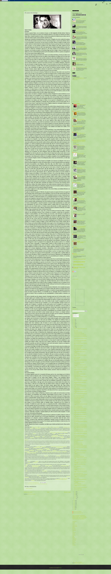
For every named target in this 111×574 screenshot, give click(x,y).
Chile (43, 436)
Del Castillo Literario (38, 4)
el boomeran (74, 542)
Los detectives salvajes (59, 447)
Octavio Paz (48, 449)
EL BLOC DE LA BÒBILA (76, 103)
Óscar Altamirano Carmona (51, 451)
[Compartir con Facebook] (44, 482)
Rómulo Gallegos (37, 428)
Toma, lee (74, 219)
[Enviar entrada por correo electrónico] (40, 482)
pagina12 (73, 527)
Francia (61, 478)
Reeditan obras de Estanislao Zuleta (79, 456)
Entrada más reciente (28, 492)
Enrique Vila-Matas (35, 466)
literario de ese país (40, 449)
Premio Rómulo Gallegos (65, 465)
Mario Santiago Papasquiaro (38, 447)
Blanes (29, 463)
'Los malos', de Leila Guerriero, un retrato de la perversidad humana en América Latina (81, 199)
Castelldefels (35, 462)
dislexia (34, 433)
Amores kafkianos (76, 372)
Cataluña (37, 461)
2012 (74, 503)
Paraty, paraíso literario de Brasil (78, 440)
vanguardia (54, 450)
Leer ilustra (75, 467)
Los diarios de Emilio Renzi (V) (81, 168)
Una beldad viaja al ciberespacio (78, 407)
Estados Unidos (65, 478)
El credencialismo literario (77, 384)
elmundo (73, 537)
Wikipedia (32, 480)
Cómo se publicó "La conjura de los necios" (80, 418)
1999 (25, 466)
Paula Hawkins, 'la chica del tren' (78, 473)
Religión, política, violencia (80, 220)
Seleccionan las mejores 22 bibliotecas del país (80, 474)
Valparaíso (55, 432)
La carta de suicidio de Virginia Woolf (79, 435)
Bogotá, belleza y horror (77, 466)
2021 (74, 320)
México (54, 433)
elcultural (73, 541)
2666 (40, 476)
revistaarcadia (74, 521)
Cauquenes (65, 432)
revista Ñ (73, 522)
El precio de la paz (79, 183)
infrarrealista (27, 448)
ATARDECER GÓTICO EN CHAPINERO (78, 248)
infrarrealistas (27, 451)
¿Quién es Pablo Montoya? (77, 483)
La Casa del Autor (75, 132)
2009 (74, 507)
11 (66, 479)
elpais (73, 536)
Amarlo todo (75, 441)
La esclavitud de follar (77, 363)
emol (73, 531)
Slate (61, 479)
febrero (75, 497)
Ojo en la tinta (75, 152)
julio (75, 327)
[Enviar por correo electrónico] (42, 482)
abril (75, 494)
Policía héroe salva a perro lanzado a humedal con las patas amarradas (81, 228)
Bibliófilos (74, 118)
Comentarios (75, 316)
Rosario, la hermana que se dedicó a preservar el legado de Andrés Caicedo (81, 120)
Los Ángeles (51, 432)
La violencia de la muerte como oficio (79, 333)
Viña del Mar (61, 432)
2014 (74, 500)
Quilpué (58, 432)
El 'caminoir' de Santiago (77, 398)
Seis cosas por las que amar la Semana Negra (80, 340)
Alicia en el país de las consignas (78, 444)
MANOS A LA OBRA (75, 197)
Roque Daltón (43, 446)
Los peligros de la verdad (77, 401)
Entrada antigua (67, 492)
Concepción (32, 437)
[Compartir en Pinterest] (45, 482)
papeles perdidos (74, 526)
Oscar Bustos (75, 247)
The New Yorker (57, 479)
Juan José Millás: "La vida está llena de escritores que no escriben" (81, 134)
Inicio (48, 492)
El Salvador (38, 446)
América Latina (37, 436)
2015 (74, 326)
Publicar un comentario (29, 488)
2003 (38, 475)
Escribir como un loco (76, 111)
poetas (37, 451)
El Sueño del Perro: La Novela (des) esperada (79, 226)
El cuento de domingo (77, 402)
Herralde (31, 428)
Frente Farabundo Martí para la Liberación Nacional (58, 446)
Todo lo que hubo (76, 449)
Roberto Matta (44, 451)
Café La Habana (47, 448)
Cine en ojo (74, 160)
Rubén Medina (64, 451)
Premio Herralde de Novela (36, 465)
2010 (74, 506)
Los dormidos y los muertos (80, 145)
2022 (74, 319)
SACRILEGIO (75, 253)
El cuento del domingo (77, 357)
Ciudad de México (61, 434)
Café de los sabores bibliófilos (77, 511)
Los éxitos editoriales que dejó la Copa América (80, 426)
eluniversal (73, 532)
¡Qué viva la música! (76, 358)
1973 (26, 435)
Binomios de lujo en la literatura (78, 345)
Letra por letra (76, 423)
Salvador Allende (55, 435)
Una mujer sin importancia (77, 488)
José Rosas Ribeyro (58, 451)
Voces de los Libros (76, 189)
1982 (26, 464)
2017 (74, 323)
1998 (26, 465)
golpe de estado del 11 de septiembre (57, 436)
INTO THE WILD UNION (76, 241)
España (29, 461)
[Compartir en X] (43, 482)
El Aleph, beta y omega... (77, 375)
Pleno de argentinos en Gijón (78, 371)
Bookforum (64, 479)
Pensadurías (75, 234)
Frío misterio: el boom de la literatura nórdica (80, 487)
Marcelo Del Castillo (76, 144)
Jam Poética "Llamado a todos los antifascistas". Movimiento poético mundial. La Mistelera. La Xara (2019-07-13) (79, 141)
